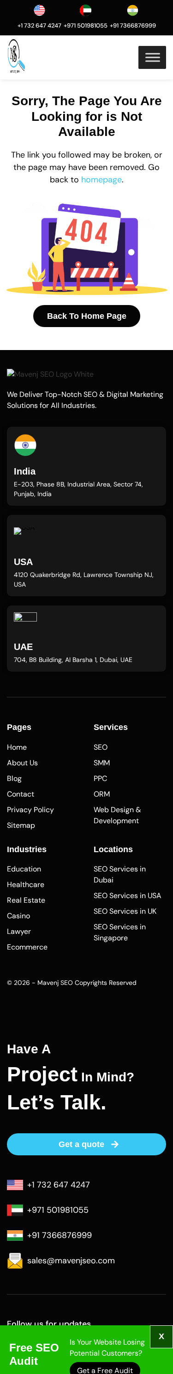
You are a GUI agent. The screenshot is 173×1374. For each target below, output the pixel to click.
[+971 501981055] (85, 10)
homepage (101, 179)
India (25, 471)
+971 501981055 (85, 25)
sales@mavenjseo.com (71, 1260)
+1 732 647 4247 (39, 25)
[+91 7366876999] (132, 10)
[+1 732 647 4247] (39, 10)
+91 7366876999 (133, 25)
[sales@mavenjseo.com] (15, 1261)
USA (23, 562)
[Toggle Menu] (152, 57)
